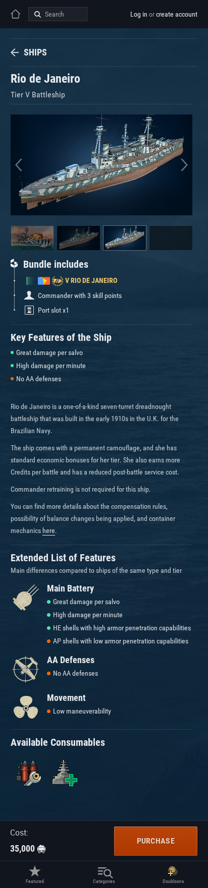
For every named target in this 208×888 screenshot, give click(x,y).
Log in (138, 14)
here (48, 530)
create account (176, 14)
